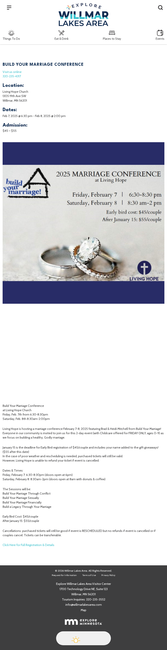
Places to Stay (112, 38)
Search (160, 7)
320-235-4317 (12, 76)
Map (83, 610)
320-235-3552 (95, 599)
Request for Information (64, 575)
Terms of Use (89, 575)
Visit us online (12, 72)
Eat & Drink (61, 38)
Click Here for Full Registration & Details (28, 545)
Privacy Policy (108, 575)
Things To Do (11, 38)
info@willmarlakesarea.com (83, 605)
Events (160, 38)
